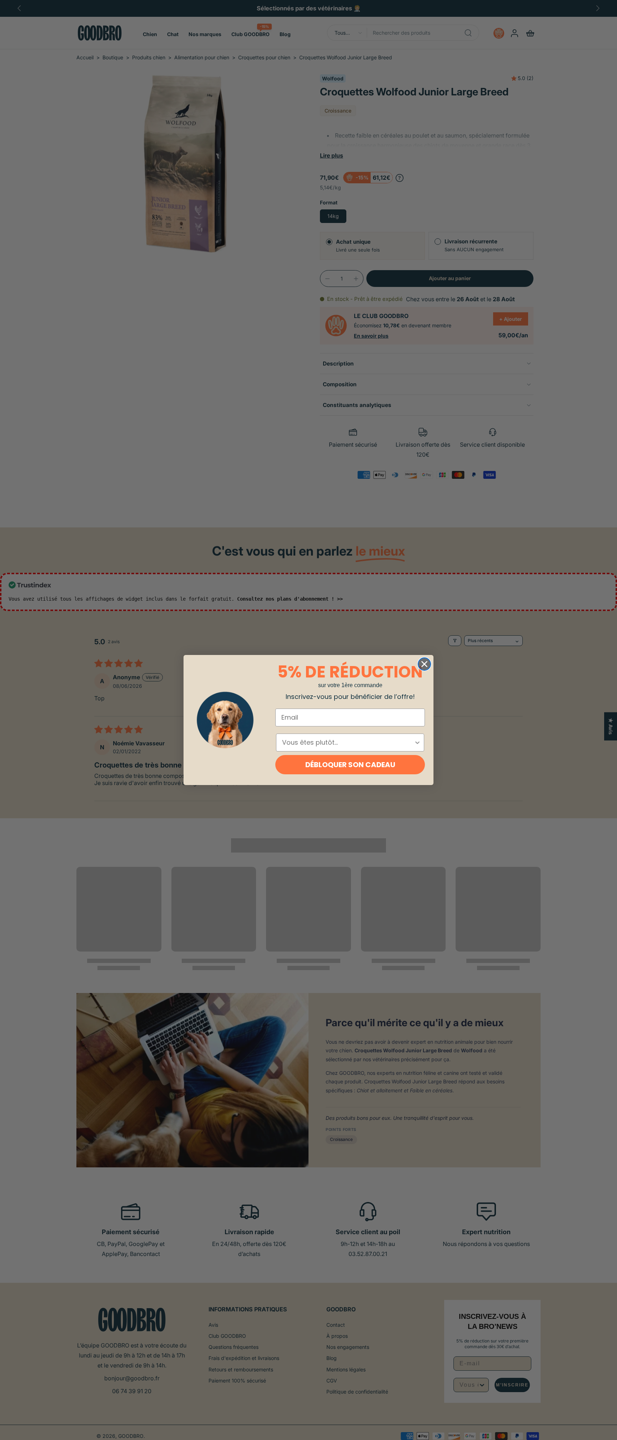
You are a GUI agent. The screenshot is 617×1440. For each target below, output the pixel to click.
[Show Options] (417, 742)
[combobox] (348, 742)
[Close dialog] (424, 664)
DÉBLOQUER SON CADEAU (350, 765)
